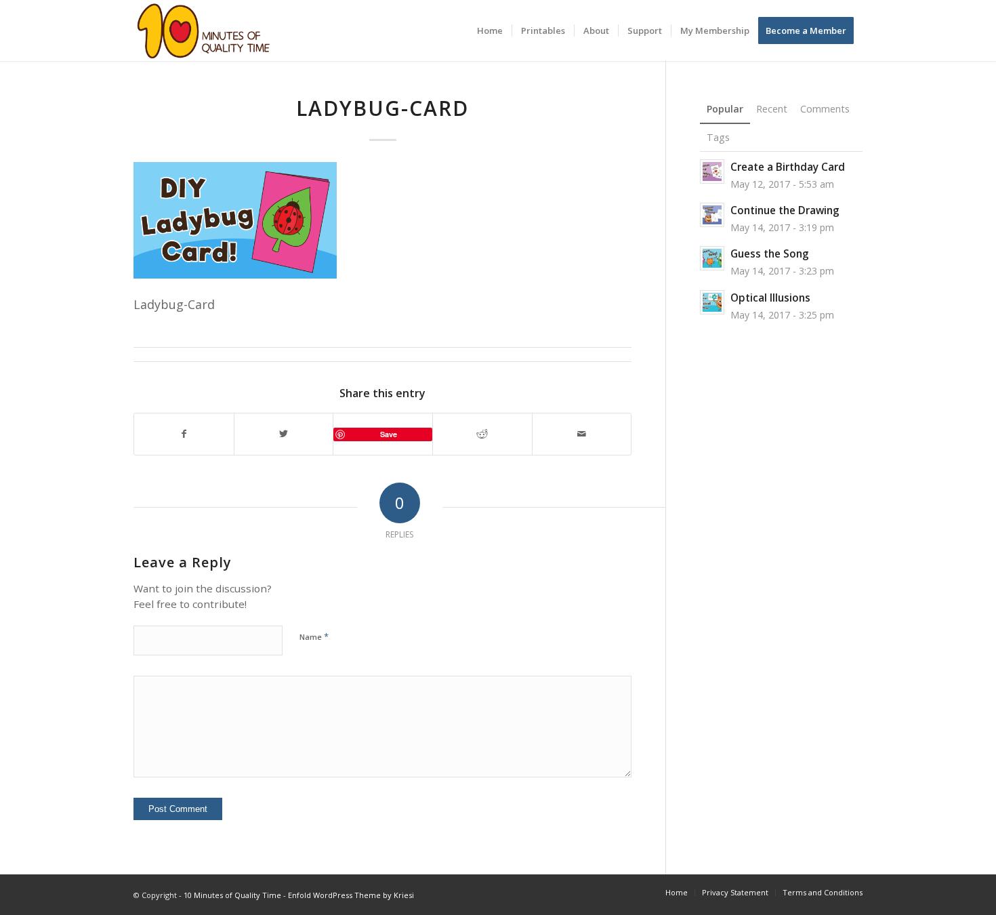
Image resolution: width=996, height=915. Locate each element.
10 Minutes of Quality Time (232, 895)
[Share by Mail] (582, 434)
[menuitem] (490, 30)
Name (314, 636)
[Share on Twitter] (283, 434)
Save (388, 434)
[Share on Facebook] (184, 434)
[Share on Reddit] (482, 434)
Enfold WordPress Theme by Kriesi (351, 895)
